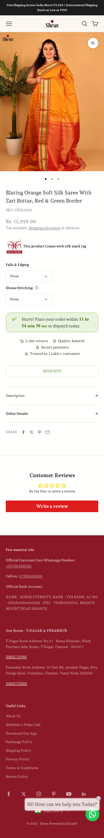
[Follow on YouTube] (69, 794)
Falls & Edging (17, 265)
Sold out (52, 371)
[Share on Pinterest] (39, 432)
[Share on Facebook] (23, 432)
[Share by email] (47, 432)
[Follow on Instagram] (39, 794)
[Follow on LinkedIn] (84, 794)
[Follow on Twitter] (24, 794)
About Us (13, 716)
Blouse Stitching (19, 288)
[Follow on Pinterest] (54, 794)
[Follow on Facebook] (9, 794)
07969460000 (30, 576)
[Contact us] (92, 814)
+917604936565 (18, 566)
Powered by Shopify (63, 824)
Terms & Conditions (22, 768)
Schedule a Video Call (23, 725)
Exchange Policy (19, 742)
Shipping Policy (18, 750)
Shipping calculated (44, 228)
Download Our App (21, 733)
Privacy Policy (17, 759)
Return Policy (17, 777)
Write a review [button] (52, 506)
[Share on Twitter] (31, 432)
